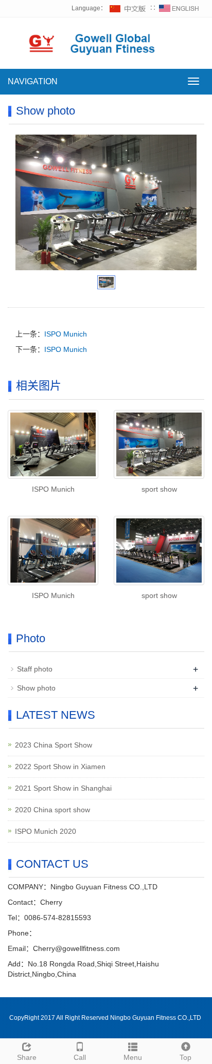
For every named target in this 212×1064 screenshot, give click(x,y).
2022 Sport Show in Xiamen (60, 766)
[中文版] (128, 8)
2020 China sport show (52, 810)
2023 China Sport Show (53, 745)
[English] (179, 8)
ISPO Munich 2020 (45, 831)
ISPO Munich (65, 334)
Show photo (36, 688)
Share (27, 1057)
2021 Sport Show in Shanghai (63, 788)
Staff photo (34, 669)
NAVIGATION (33, 81)
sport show (159, 489)
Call (80, 1057)
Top (185, 1057)
